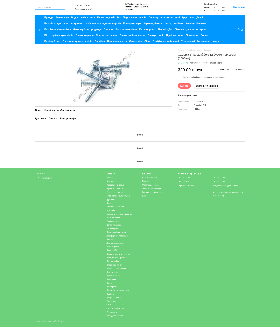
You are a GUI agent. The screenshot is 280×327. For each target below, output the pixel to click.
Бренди (48, 17)
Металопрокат (147, 29)
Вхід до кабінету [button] (149, 177)
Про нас (145, 181)
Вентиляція (62, 17)
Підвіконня (192, 35)
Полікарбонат (52, 41)
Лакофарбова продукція (87, 29)
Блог (144, 196)
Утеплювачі (188, 41)
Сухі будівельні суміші (166, 41)
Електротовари (132, 23)
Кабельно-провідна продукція (103, 23)
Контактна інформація (152, 192)
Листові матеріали (126, 29)
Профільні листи (117, 41)
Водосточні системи (83, 17)
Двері (199, 17)
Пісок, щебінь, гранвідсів (58, 35)
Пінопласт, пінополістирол (190, 29)
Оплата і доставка (150, 185)
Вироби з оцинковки (56, 23)
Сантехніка (135, 41)
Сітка (147, 41)
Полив (204, 35)
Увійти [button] (185, 77)
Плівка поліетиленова (132, 35)
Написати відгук (215, 63)
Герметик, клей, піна (109, 17)
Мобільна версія (45, 178)
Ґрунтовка (188, 17)
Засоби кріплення (195, 23)
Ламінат (108, 29)
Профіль (100, 41)
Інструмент (77, 23)
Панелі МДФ (165, 29)
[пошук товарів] (63, 7)
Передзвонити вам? (83, 9)
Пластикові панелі (106, 35)
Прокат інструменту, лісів (77, 41)
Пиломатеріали (85, 35)
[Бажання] (229, 29)
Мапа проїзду (218, 196)
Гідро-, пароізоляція (134, 17)
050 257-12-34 (82, 5)
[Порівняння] (223, 29)
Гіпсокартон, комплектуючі (164, 17)
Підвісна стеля (174, 35)
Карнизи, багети (153, 23)
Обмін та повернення (151, 188)
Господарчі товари (208, 41)
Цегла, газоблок (173, 23)
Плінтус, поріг (156, 35)
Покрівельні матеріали (57, 29)
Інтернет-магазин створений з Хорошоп (49, 321)
